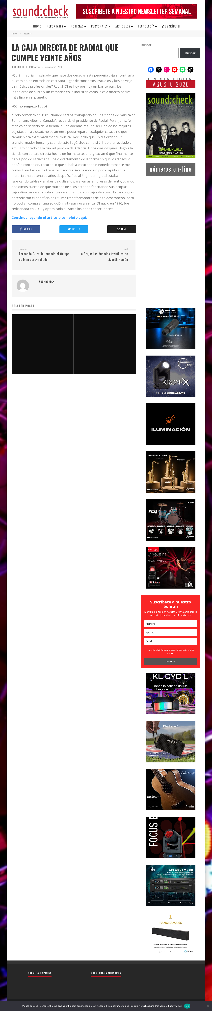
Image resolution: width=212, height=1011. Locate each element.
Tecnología (146, 26)
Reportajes (55, 26)
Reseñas (36, 66)
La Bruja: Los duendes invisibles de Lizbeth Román (104, 255)
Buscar (146, 45)
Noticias (77, 26)
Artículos (123, 26)
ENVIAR (170, 661)
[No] (208, 1006)
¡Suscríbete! (171, 26)
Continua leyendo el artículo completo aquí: (49, 217)
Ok (187, 1006)
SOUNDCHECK (20, 67)
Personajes (99, 26)
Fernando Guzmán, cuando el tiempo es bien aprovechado (44, 255)
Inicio (37, 26)
